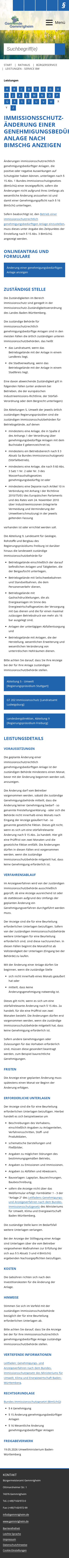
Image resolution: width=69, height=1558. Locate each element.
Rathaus (24, 65)
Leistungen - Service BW (22, 68)
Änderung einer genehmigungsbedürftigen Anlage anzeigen (34, 270)
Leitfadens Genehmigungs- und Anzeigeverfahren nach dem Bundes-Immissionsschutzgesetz (36, 1202)
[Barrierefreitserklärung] (29, 5)
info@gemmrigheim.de (16, 1514)
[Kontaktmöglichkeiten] (40, 5)
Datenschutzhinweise (15, 1544)
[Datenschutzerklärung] (52, 5)
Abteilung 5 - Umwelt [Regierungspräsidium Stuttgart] (27, 684)
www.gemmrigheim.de (16, 1521)
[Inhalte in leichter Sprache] (18, 5)
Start (8, 65)
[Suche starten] (60, 49)
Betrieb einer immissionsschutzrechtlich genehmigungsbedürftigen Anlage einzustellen (34, 219)
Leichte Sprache (12, 1533)
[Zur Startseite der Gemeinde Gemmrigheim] (19, 22)
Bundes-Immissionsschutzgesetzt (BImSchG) (32, 1401)
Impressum (9, 1539)
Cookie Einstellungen (15, 1550)
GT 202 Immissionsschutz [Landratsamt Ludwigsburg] (32, 702)
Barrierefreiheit (11, 1528)
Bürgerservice (46, 65)
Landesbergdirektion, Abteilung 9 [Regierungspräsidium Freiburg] (28, 721)
